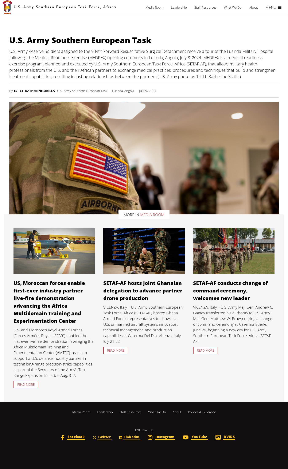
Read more (26, 384)
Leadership (179, 7)
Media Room (154, 7)
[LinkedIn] (129, 437)
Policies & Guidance (202, 412)
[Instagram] (161, 438)
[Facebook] (73, 438)
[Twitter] (102, 437)
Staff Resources (205, 7)
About (253, 7)
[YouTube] (195, 438)
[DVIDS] (225, 438)
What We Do (233, 7)
